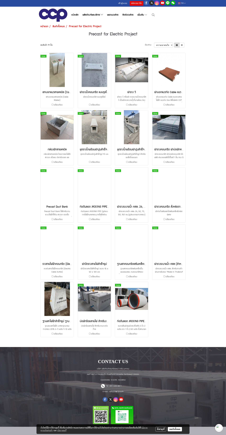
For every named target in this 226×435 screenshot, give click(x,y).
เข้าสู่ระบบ (122, 3)
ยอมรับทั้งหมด (174, 429)
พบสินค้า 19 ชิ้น (46, 45)
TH (182, 3)
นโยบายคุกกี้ (61, 430)
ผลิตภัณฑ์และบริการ (92, 15)
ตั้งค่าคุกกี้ (161, 429)
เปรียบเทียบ (58, 105)
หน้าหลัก (74, 15)
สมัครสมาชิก (136, 3)
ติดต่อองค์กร (127, 15)
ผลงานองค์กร (112, 15)
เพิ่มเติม (141, 15)
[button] (153, 15)
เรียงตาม (149, 45)
